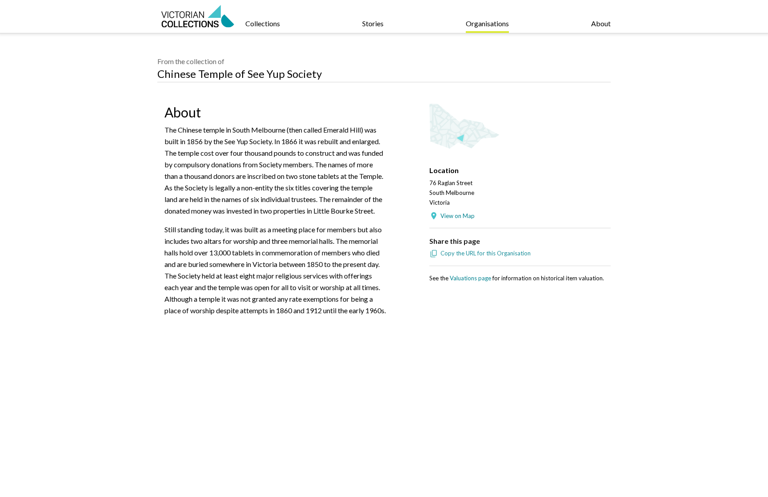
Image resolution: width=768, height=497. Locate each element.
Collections (262, 23)
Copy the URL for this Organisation (485, 253)
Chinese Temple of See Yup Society (239, 73)
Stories (373, 23)
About (601, 23)
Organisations (487, 23)
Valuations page (470, 278)
